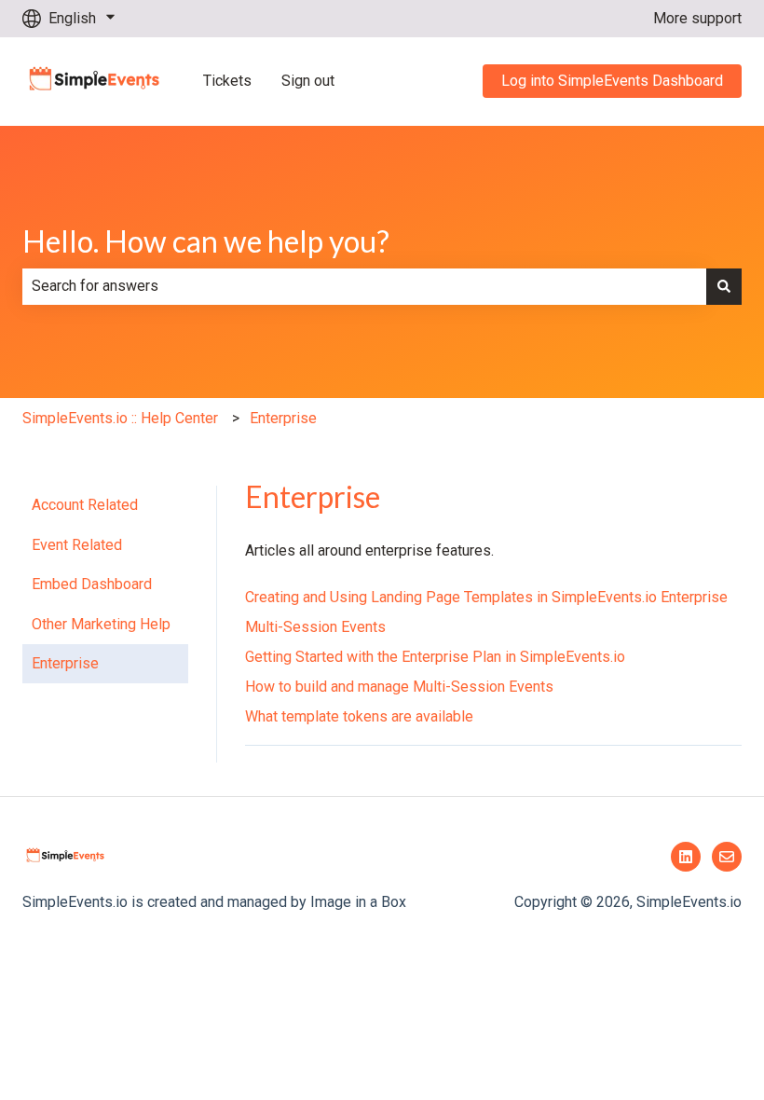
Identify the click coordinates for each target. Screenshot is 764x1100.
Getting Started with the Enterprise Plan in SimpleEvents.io (435, 657)
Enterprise (283, 418)
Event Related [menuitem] (77, 545)
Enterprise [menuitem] (65, 663)
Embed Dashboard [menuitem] (92, 584)
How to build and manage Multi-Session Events (399, 686)
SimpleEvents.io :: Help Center (120, 418)
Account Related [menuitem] (85, 505)
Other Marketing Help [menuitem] (101, 624)
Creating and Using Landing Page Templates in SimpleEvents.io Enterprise (486, 597)
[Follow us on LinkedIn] (686, 857)
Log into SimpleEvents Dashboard (612, 80)
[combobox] (364, 286)
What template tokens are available (359, 716)
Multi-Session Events (315, 627)
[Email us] (727, 857)
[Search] (724, 286)
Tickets (227, 80)
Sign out (307, 80)
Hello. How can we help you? (205, 241)
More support (697, 18)
